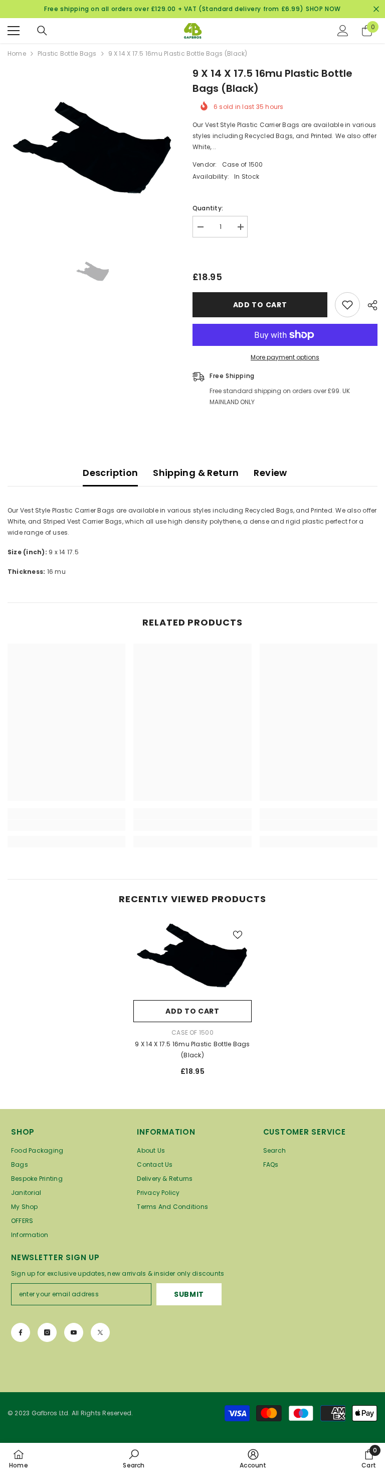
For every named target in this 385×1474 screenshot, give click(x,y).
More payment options (285, 357)
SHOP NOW (323, 9)
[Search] (42, 31)
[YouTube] (73, 1332)
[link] (66, 825)
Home (17, 53)
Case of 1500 (242, 164)
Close (376, 9)
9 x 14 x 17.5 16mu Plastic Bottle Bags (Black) (192, 1049)
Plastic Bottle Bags (67, 53)
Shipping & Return (196, 472)
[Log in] (342, 30)
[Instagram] (47, 1332)
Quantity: (207, 208)
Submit (189, 1294)
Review (270, 472)
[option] (92, 151)
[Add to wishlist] (347, 304)
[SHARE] (368, 305)
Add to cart (261, 305)
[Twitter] (100, 1332)
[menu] (14, 31)
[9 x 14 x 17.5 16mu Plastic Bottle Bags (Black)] (192, 957)
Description (110, 472)
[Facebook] (20, 1332)
